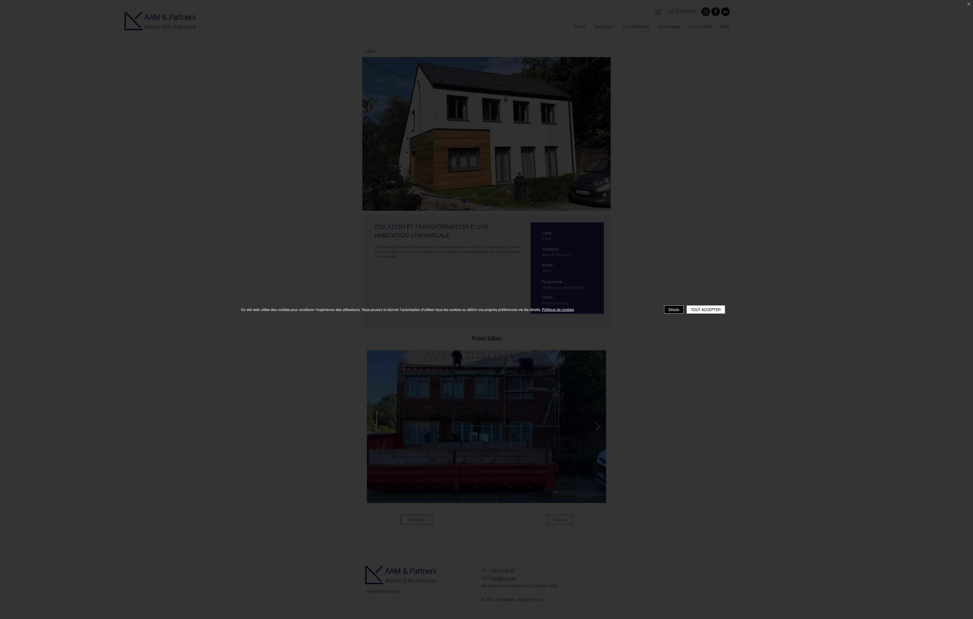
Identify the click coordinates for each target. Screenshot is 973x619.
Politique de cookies (558, 309)
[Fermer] (969, 4)
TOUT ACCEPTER (706, 309)
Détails (673, 309)
